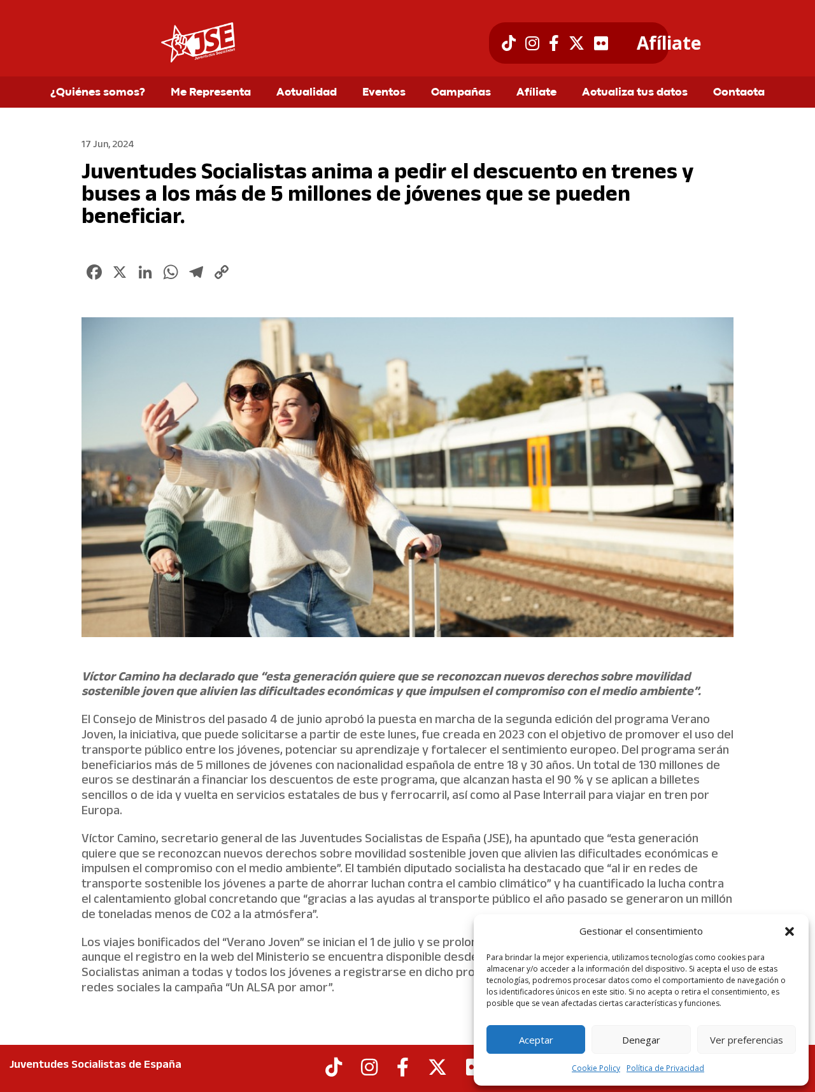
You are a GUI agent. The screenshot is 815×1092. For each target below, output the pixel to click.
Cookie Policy (596, 1068)
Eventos (384, 93)
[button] (789, 931)
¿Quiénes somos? (97, 93)
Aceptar (536, 1039)
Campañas (461, 93)
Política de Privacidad (665, 1068)
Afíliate (669, 43)
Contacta (739, 93)
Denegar (641, 1039)
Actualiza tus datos (635, 93)
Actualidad (306, 93)
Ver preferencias (746, 1039)
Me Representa (211, 93)
